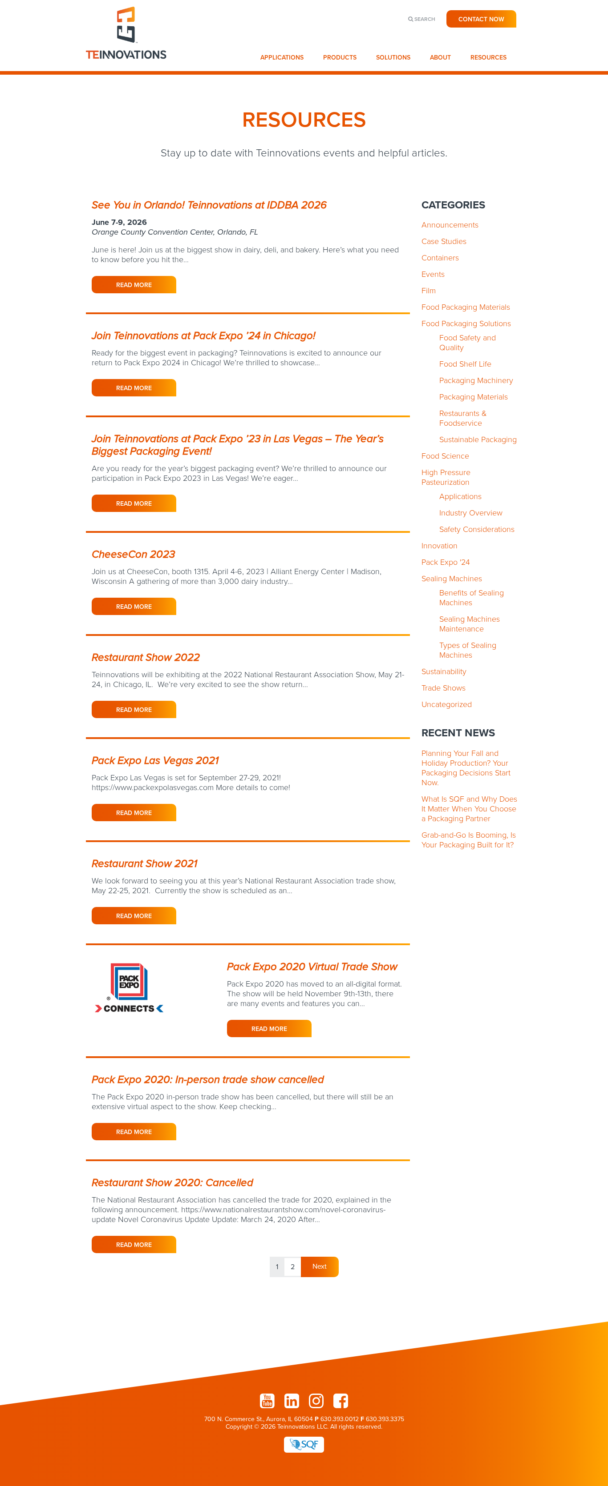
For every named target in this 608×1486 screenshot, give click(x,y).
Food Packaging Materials (466, 307)
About (440, 57)
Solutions (393, 57)
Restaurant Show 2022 (146, 657)
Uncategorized (447, 704)
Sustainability (444, 671)
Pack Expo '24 (446, 562)
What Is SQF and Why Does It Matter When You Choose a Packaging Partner (469, 808)
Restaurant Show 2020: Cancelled (172, 1182)
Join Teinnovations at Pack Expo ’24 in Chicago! (204, 335)
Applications (282, 57)
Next (319, 1266)
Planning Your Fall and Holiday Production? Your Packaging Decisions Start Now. (466, 767)
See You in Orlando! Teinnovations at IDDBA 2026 (209, 205)
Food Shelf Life (465, 364)
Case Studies (444, 241)
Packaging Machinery (476, 380)
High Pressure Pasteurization (446, 477)
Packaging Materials (473, 397)
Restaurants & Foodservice (463, 418)
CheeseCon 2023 (133, 554)
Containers (440, 258)
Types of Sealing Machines (467, 650)
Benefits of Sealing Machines (471, 597)
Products (340, 57)
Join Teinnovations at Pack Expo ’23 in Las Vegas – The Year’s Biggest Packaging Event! (238, 445)
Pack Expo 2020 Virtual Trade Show (312, 966)
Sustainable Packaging (478, 439)
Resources (488, 57)
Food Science (445, 456)
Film (429, 291)
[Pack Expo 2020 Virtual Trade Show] (132, 1027)
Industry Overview (471, 513)
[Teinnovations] (126, 66)
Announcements (450, 225)
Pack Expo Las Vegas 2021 (155, 760)
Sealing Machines (452, 578)
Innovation (440, 546)
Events (433, 274)
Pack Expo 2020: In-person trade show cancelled (208, 1079)
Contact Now (481, 19)
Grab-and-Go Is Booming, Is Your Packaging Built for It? (469, 840)
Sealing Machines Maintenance (469, 624)
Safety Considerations (477, 529)
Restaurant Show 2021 (144, 863)
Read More (134, 285)
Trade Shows (444, 688)
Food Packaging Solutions (466, 323)
